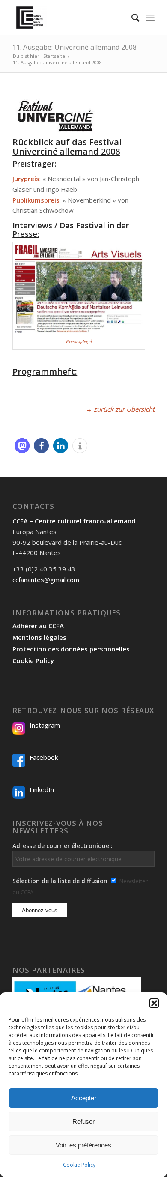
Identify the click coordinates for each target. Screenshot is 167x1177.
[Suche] (131, 17)
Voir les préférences (83, 1145)
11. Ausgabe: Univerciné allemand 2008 (74, 47)
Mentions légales (39, 637)
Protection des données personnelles (71, 649)
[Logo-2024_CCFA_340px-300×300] (69, 17)
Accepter (83, 1098)
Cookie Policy (79, 1164)
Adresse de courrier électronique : (62, 846)
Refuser (83, 1121)
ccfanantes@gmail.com (45, 579)
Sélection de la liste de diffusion (59, 881)
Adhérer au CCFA (38, 625)
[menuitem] (131, 17)
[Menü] (150, 17)
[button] (154, 1003)
